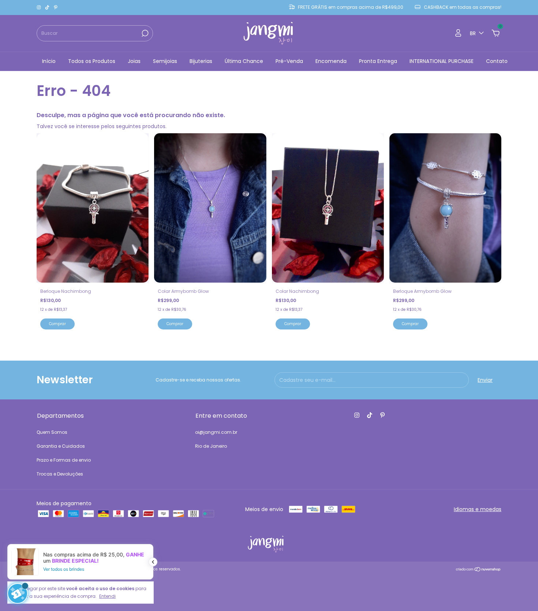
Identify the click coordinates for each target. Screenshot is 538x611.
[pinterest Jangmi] (55, 7)
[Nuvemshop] (478, 570)
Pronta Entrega (378, 61)
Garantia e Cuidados (61, 446)
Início (49, 61)
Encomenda (331, 61)
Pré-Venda (289, 61)
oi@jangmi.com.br (216, 432)
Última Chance (244, 61)
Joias (134, 61)
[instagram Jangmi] (39, 7)
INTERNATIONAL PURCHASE (442, 61)
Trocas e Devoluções (60, 474)
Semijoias (165, 61)
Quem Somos (52, 432)
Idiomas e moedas (477, 509)
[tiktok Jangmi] (48, 7)
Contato (497, 61)
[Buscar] (144, 33)
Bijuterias (201, 61)
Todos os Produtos (91, 61)
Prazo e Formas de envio (64, 460)
